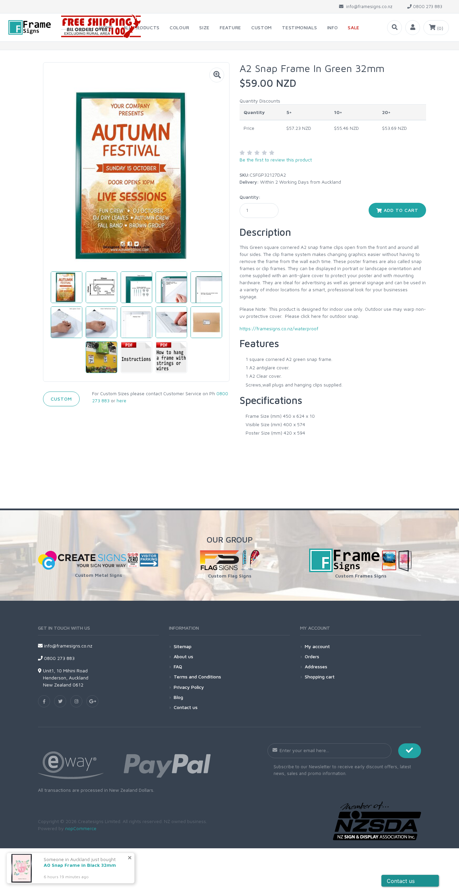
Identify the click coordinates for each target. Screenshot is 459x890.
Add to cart (400, 210)
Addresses (316, 666)
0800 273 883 (59, 658)
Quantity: (250, 197)
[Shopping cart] (436, 28)
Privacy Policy (189, 687)
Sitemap (183, 646)
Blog (178, 697)
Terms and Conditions (197, 676)
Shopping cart (320, 676)
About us (183, 656)
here (121, 400)
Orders (312, 656)
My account (317, 646)
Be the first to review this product (276, 159)
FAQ (178, 666)
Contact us (186, 707)
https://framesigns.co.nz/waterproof (279, 328)
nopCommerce (80, 828)
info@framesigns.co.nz (67, 645)
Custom (61, 399)
